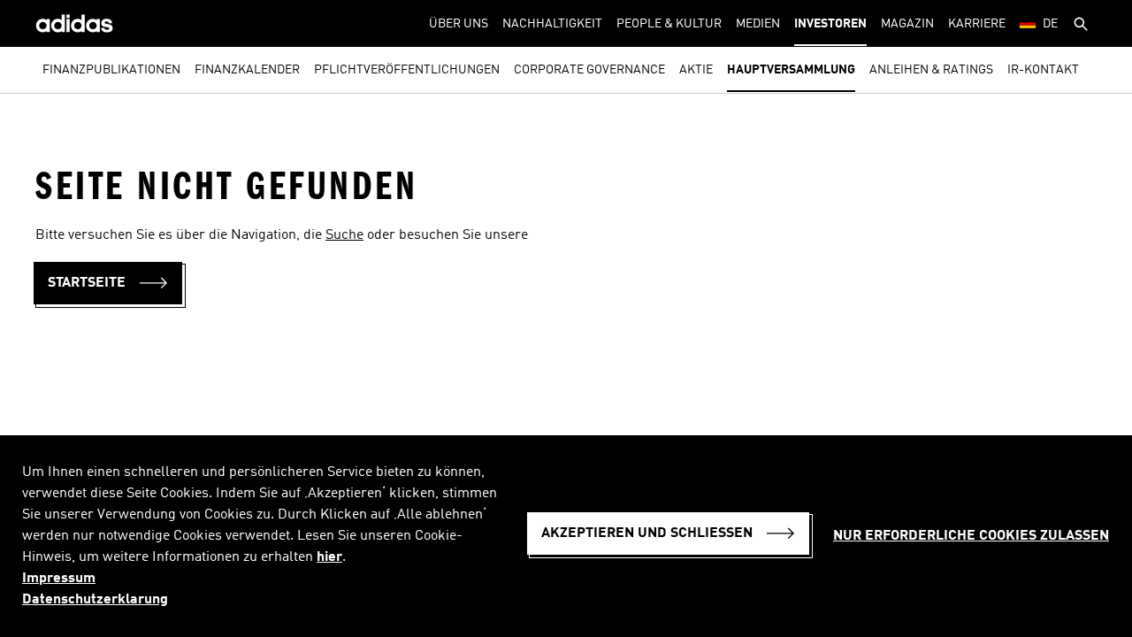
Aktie (696, 70)
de (1050, 24)
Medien (758, 24)
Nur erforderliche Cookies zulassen (971, 536)
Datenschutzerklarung (95, 600)
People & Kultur (669, 24)
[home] (74, 23)
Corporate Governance (589, 70)
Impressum (59, 579)
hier (329, 557)
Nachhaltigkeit (552, 24)
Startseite (87, 283)
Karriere (977, 24)
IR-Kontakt (1043, 70)
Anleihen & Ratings (931, 70)
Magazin (907, 24)
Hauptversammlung (791, 70)
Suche (344, 235)
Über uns (458, 24)
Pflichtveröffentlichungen (407, 70)
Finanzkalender (247, 70)
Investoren (830, 24)
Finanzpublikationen (111, 70)
